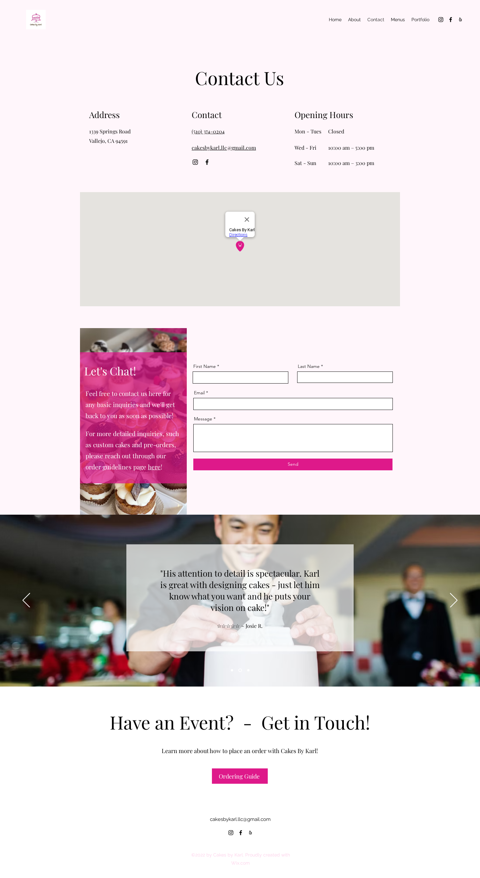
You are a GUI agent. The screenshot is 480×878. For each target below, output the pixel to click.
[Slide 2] (240, 670)
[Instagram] (195, 162)
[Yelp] (460, 19)
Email (199, 392)
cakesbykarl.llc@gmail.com (240, 819)
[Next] (453, 601)
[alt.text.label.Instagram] (441, 19)
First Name (204, 366)
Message (203, 418)
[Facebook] (207, 162)
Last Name (309, 366)
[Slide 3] (232, 670)
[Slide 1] (248, 670)
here (154, 466)
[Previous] (26, 601)
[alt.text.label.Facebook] (450, 19)
